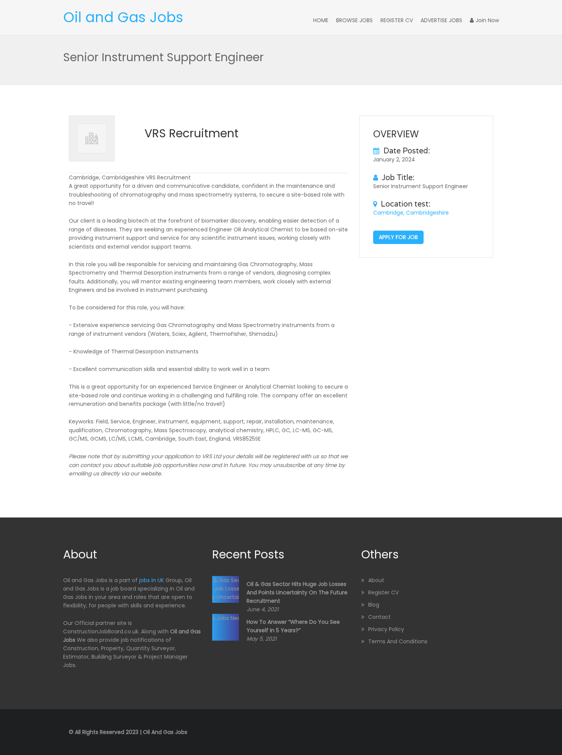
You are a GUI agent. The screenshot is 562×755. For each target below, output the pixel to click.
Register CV (396, 20)
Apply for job (398, 237)
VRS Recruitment (192, 133)
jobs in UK (151, 580)
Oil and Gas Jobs (123, 17)
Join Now (487, 20)
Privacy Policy (386, 629)
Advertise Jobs (441, 20)
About (376, 580)
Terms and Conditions (397, 641)
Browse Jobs (354, 20)
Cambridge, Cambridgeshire (411, 212)
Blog (373, 605)
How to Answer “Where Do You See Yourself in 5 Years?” (293, 626)
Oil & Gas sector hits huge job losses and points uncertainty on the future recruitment (297, 592)
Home (320, 20)
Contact (379, 617)
